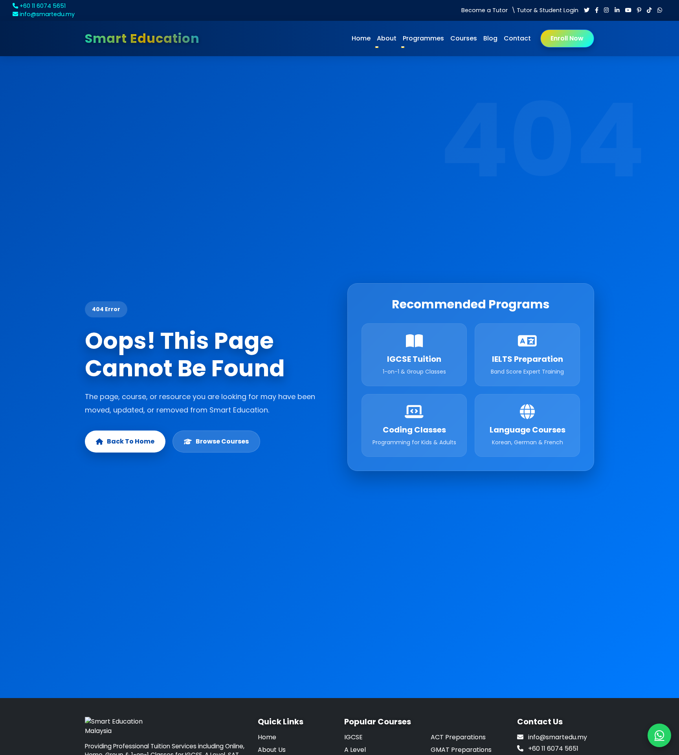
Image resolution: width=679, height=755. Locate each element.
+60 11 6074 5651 (42, 6)
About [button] (386, 38)
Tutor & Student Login (547, 10)
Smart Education (142, 38)
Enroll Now (567, 38)
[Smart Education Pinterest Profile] (639, 10)
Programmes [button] (423, 38)
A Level (355, 749)
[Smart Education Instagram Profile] (606, 10)
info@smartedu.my (46, 14)
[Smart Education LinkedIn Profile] (617, 10)
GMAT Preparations (461, 749)
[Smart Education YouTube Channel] (628, 10)
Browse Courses (222, 441)
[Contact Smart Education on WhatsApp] (659, 10)
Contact (517, 38)
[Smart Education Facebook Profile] (596, 10)
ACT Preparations (458, 737)
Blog (490, 38)
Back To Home (130, 441)
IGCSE (353, 737)
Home (361, 38)
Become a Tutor (484, 10)
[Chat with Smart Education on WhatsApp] (659, 735)
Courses (463, 38)
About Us (272, 749)
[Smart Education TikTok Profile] (649, 10)
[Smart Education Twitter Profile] (586, 10)
